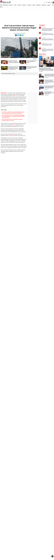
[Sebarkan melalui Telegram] (23, 35)
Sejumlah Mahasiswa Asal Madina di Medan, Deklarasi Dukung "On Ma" (12, 120)
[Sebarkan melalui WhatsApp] (20, 35)
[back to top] (52, 556)
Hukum (33, 5)
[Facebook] (45, 2)
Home (1, 5)
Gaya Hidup (29, 5)
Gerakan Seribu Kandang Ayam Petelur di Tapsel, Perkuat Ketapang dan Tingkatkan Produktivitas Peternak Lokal (48, 30)
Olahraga (24, 5)
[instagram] (51, 2)
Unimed (15, 95)
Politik (15, 5)
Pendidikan (44, 5)
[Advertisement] (19, 83)
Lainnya (48, 5)
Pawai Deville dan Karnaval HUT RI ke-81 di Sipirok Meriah (49, 92)
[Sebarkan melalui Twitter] (18, 35)
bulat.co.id (3, 93)
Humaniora (38, 5)
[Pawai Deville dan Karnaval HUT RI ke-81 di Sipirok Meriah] (41, 93)
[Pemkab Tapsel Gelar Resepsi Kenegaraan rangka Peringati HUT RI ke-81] (41, 81)
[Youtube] (49, 2)
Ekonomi (19, 5)
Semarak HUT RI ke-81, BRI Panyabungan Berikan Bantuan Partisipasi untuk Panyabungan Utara (46, 69)
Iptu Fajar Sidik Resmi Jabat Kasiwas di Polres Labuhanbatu (48, 34)
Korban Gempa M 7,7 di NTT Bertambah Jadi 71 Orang (47, 44)
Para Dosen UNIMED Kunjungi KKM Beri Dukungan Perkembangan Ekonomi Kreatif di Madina (13, 112)
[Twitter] (47, 2)
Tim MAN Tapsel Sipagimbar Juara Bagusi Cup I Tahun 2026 (48, 39)
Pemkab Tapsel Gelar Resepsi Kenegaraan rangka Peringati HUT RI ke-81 (47, 50)
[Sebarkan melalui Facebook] (16, 35)
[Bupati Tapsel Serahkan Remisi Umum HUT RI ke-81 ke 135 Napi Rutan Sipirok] (41, 87)
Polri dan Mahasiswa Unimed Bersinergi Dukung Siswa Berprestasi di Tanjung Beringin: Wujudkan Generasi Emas (13, 116)
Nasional (10, 5)
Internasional (5, 5)
